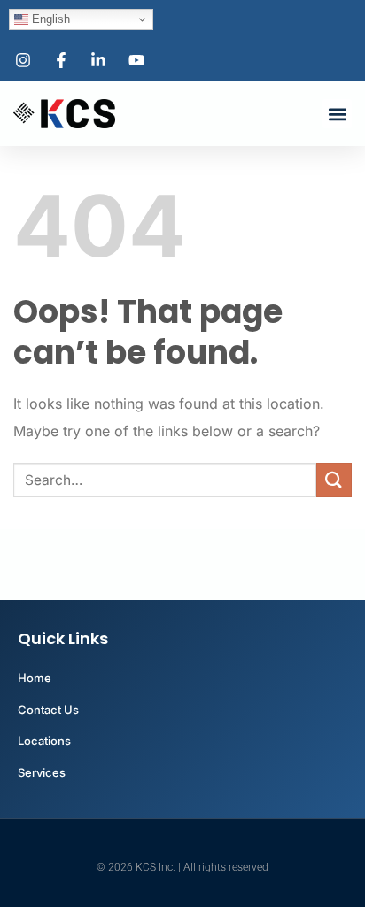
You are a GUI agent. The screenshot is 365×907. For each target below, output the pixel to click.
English (49, 19)
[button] (337, 113)
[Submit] (334, 480)
